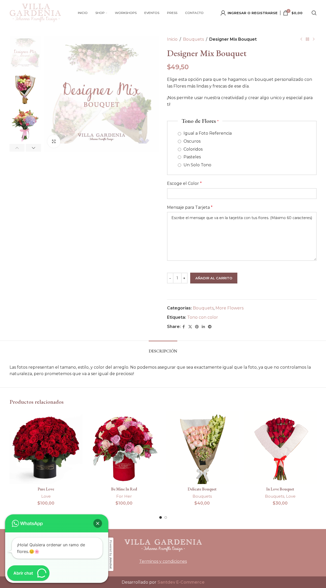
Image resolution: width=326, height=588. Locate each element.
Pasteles (191, 156)
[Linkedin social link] (203, 326)
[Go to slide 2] (165, 517)
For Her (124, 496)
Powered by (111, 554)
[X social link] (190, 326)
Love (46, 496)
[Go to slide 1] (160, 517)
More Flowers (229, 308)
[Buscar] (314, 13)
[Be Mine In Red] (124, 447)
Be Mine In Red (124, 489)
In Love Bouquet (280, 489)
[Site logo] (35, 12)
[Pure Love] (46, 447)
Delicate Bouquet (202, 489)
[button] (17, 148)
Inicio (172, 39)
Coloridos (192, 149)
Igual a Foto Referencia (207, 133)
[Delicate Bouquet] (202, 447)
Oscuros (191, 141)
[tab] (163, 348)
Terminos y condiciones (163, 561)
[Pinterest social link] (197, 326)
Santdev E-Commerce (181, 582)
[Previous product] (301, 39)
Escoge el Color (184, 183)
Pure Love (46, 489)
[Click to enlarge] (53, 141)
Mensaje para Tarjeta (190, 207)
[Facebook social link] (184, 326)
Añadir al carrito (213, 278)
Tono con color (202, 317)
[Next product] (314, 39)
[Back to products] (307, 39)
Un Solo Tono (196, 164)
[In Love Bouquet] (280, 447)
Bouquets (193, 39)
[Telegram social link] (209, 326)
